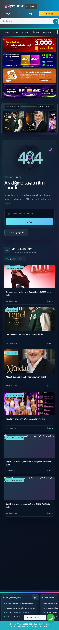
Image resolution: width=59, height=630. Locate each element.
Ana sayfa (6, 32)
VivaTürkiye (14, 6)
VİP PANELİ (24, 32)
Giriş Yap (28, 14)
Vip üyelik (15, 32)
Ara (29, 221)
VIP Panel (49, 14)
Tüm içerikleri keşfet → (15, 258)
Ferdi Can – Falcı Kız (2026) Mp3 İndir (17, 612)
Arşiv (34, 597)
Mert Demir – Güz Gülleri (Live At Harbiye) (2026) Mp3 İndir (21, 617)
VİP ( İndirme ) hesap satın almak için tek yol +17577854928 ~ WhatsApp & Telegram (29, 625)
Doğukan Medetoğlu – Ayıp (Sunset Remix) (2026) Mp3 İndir (21, 603)
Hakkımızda (35, 32)
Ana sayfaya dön (16, 232)
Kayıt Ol (9, 14)
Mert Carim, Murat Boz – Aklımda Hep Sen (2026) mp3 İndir (21, 608)
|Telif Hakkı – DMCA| (48, 32)
